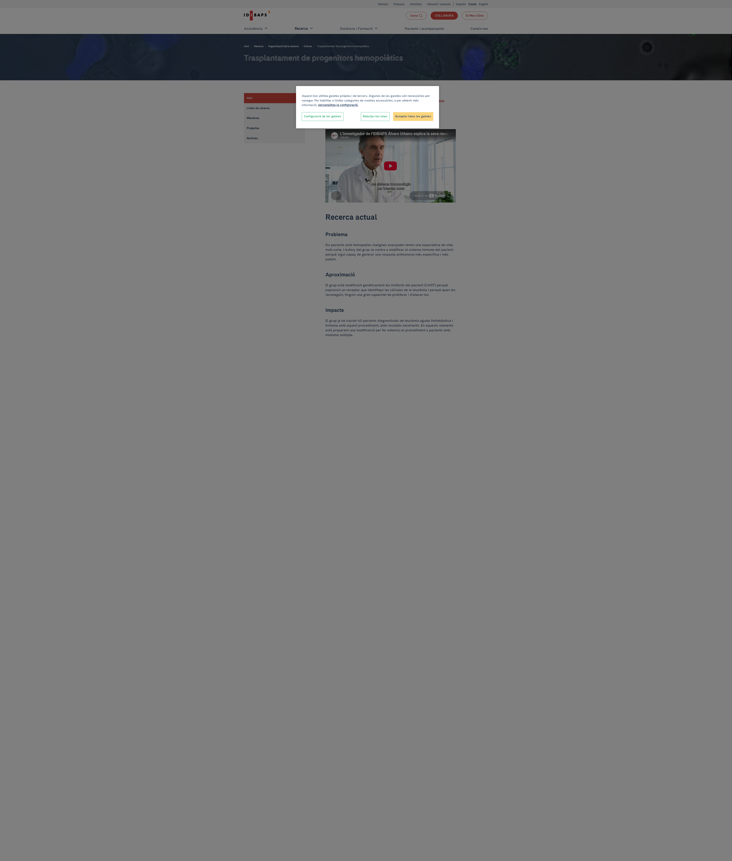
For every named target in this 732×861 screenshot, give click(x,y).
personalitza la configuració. (338, 105)
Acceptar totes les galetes (413, 116)
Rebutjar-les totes (375, 116)
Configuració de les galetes (322, 116)
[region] (367, 107)
